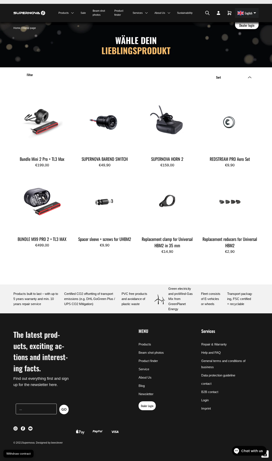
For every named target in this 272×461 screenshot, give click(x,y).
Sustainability (185, 12)
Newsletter (146, 394)
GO (64, 409)
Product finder (118, 12)
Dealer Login (147, 406)
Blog (142, 385)
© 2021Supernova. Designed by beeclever (38, 442)
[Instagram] (194, 13)
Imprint (206, 408)
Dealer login (247, 25)
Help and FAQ (211, 352)
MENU (143, 331)
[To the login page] (218, 12)
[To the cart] (229, 12)
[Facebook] (197, 13)
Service (144, 369)
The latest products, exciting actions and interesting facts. (40, 351)
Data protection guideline (218, 375)
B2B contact (209, 392)
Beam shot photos (99, 12)
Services (208, 331)
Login (205, 400)
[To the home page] (29, 13)
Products (145, 344)
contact (206, 383)
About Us (145, 377)
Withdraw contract (18, 453)
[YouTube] (200, 13)
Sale (83, 12)
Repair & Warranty (214, 344)
